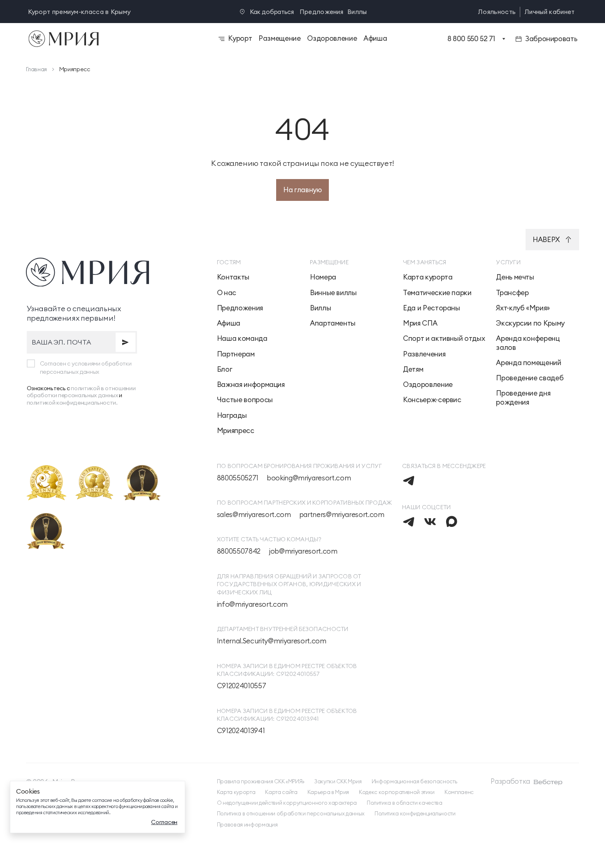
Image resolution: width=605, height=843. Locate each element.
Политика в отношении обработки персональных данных (291, 813)
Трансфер (512, 293)
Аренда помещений (528, 363)
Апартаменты (333, 323)
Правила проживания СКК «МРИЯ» (261, 781)
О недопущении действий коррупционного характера (287, 802)
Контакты (233, 277)
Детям (413, 369)
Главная (36, 69)
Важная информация (251, 384)
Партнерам (236, 354)
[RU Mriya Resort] (109, 38)
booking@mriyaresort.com (309, 478)
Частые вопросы (245, 400)
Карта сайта (281, 792)
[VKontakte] (430, 521)
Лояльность (497, 12)
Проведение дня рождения (523, 397)
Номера (323, 277)
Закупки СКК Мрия (338, 781)
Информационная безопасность (414, 781)
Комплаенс (459, 792)
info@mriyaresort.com (252, 604)
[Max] (451, 521)
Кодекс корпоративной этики (397, 792)
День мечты (515, 277)
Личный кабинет (550, 12)
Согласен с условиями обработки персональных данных (86, 367)
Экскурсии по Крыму (530, 323)
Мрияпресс (235, 430)
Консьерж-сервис (432, 400)
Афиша (228, 323)
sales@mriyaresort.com (254, 514)
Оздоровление (428, 384)
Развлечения (424, 354)
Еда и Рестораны (431, 308)
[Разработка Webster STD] (548, 782)
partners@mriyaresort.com (341, 514)
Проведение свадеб (529, 378)
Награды (232, 415)
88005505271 (237, 478)
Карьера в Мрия (328, 792)
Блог (225, 369)
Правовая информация (247, 824)
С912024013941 (241, 731)
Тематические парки (437, 293)
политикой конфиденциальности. (72, 402)
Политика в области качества (404, 802)
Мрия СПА (420, 323)
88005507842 (239, 551)
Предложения (321, 12)
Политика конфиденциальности (415, 813)
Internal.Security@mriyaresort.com (271, 641)
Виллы (357, 12)
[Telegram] (408, 480)
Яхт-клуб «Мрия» (523, 308)
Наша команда (242, 338)
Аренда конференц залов (527, 343)
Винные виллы (333, 293)
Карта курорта (427, 277)
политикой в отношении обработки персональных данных (81, 391)
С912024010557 (241, 686)
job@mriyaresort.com (303, 551)
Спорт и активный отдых (444, 338)
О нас (226, 293)
